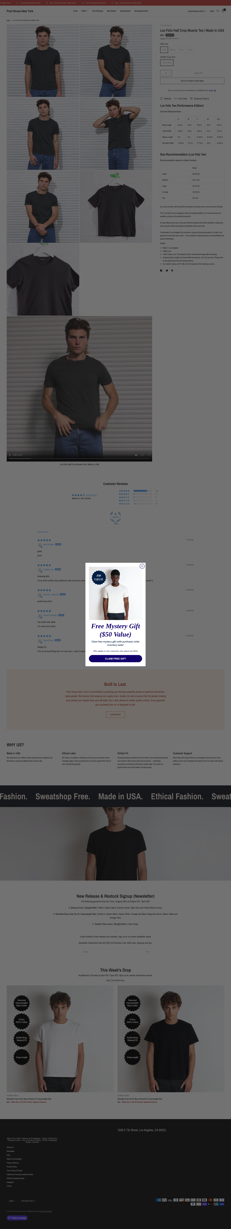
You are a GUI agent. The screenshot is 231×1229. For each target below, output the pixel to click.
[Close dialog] (142, 566)
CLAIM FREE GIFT (115, 658)
